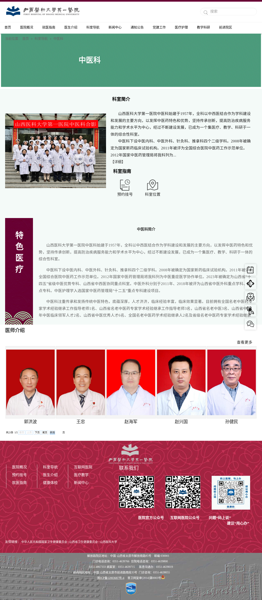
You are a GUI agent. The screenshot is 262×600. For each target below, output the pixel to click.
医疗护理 (181, 27)
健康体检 (50, 483)
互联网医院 (83, 467)
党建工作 (159, 27)
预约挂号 (19, 475)
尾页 (44, 432)
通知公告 (137, 27)
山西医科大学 (108, 541)
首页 (8, 27)
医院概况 (26, 27)
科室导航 (92, 27)
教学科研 (203, 27)
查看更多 (244, 342)
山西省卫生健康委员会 (83, 541)
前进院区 (225, 27)
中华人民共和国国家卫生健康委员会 (44, 541)
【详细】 (118, 162)
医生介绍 (70, 27)
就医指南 (48, 27)
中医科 (58, 38)
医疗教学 (81, 475)
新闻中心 (115, 27)
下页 (37, 432)
